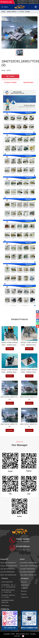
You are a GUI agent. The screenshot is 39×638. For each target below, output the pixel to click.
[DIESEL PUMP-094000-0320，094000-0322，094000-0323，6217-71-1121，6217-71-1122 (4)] (9, 333)
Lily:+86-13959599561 (7, 572)
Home (3, 11)
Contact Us (24, 588)
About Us (24, 582)
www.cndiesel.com (22, 3)
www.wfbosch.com (33, 1)
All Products (5, 605)
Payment (24, 594)
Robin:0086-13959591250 (28, 575)
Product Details (10, 82)
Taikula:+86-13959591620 (8, 566)
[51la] (23, 636)
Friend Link (24, 597)
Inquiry (11, 76)
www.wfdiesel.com (33, 3)
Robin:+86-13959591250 (8, 575)
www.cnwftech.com (22, 1)
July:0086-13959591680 (27, 572)
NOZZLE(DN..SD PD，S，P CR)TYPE (9, 591)
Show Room (25, 585)
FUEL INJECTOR (7, 582)
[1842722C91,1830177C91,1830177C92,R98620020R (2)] (20, 32)
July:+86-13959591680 (7, 569)
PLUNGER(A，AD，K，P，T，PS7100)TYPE (9, 586)
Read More (10, 348)
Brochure (24, 591)
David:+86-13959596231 (8, 562)
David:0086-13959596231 (28, 562)
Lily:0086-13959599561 (27, 569)
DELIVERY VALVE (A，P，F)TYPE (9, 596)
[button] (4, 7)
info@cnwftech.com (22, 550)
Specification (28, 82)
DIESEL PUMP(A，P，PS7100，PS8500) (18, 11)
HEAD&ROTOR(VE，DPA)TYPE (8, 601)
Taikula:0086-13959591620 (28, 566)
